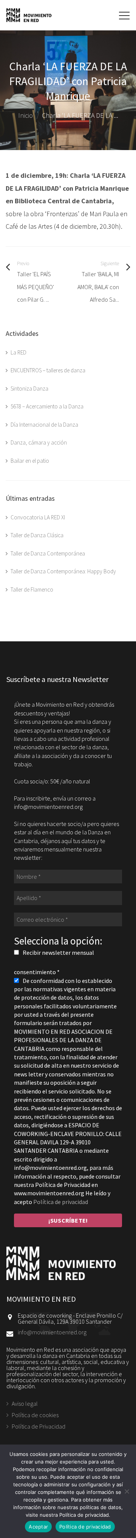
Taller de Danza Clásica (37, 535)
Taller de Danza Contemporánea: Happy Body (63, 571)
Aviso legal (25, 1403)
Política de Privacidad (38, 1426)
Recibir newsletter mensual (58, 952)
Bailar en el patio (30, 460)
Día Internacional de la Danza (44, 424)
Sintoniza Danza (29, 388)
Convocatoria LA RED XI (38, 517)
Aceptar (38, 1527)
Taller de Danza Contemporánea (48, 553)
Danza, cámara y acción (39, 442)
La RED (18, 352)
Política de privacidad (60, 1202)
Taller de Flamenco (32, 589)
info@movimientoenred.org (52, 1332)
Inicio (25, 115)
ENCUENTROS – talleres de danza (48, 370)
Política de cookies (35, 1415)
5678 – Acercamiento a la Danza (47, 406)
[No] (126, 1491)
